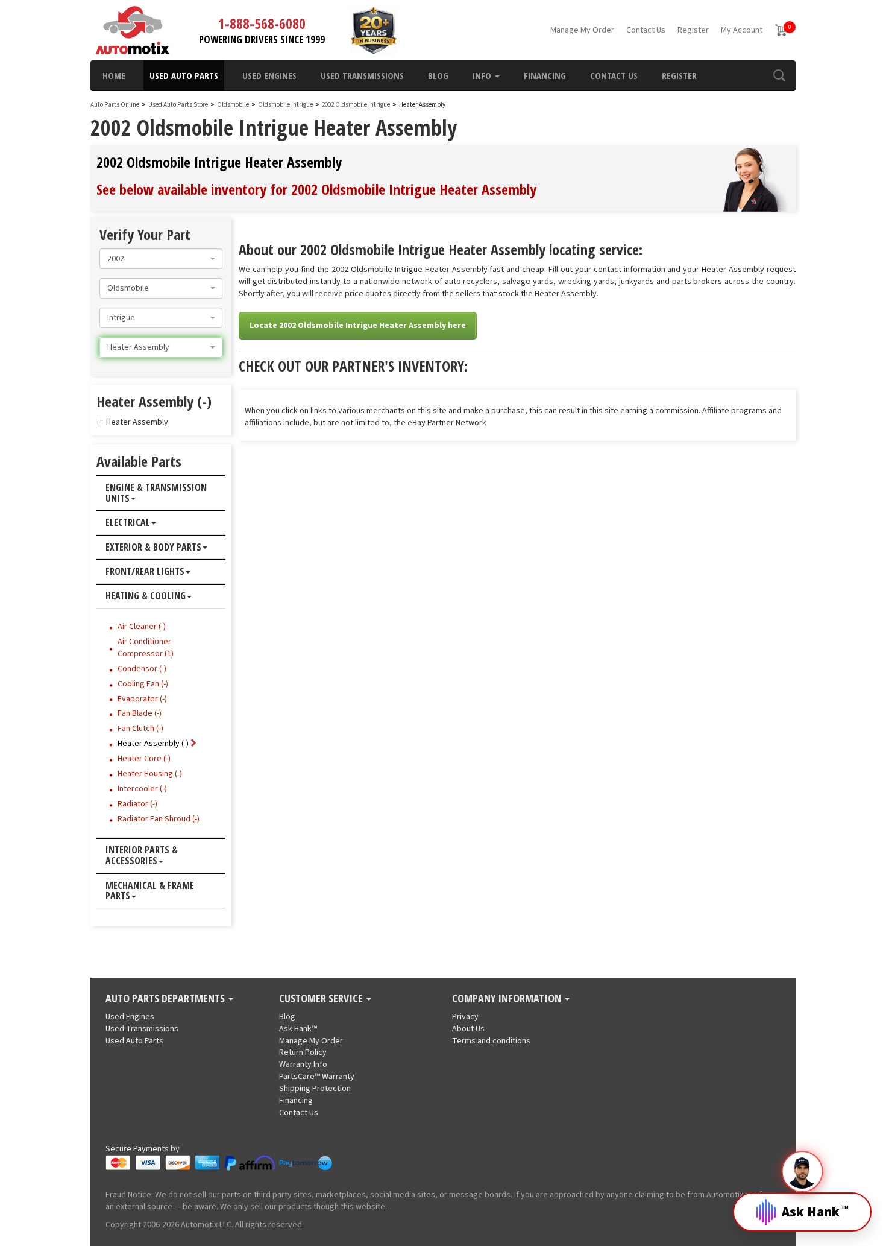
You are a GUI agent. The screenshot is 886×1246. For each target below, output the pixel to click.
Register (693, 30)
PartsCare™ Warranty (316, 1076)
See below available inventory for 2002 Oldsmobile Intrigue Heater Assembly (316, 189)
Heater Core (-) (144, 759)
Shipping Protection (315, 1089)
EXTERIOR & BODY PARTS (153, 547)
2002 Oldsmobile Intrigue (356, 104)
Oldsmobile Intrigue (286, 104)
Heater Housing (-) (150, 774)
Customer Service (322, 999)
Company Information (508, 999)
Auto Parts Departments (166, 999)
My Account (741, 30)
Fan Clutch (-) (140, 729)
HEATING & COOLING (145, 596)
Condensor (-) (142, 669)
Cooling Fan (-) (143, 684)
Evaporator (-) (142, 699)
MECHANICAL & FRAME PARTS (149, 891)
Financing (545, 75)
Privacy (465, 1017)
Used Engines (269, 75)
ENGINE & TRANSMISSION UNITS (156, 493)
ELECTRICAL (127, 522)
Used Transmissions (362, 75)
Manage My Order (582, 30)
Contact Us (645, 30)
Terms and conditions (491, 1041)
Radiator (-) (137, 804)
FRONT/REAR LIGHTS (144, 571)
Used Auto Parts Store (178, 104)
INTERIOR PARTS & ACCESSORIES (141, 855)
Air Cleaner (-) (142, 627)
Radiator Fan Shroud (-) (159, 819)
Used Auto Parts (183, 75)
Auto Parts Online (114, 104)
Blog (438, 75)
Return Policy (303, 1052)
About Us (468, 1029)
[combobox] (160, 258)
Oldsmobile (233, 104)
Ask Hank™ (298, 1029)
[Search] (779, 75)
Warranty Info (303, 1064)
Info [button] (483, 75)
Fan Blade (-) (140, 713)
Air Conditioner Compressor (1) (146, 648)
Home (113, 75)
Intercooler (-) (142, 789)
